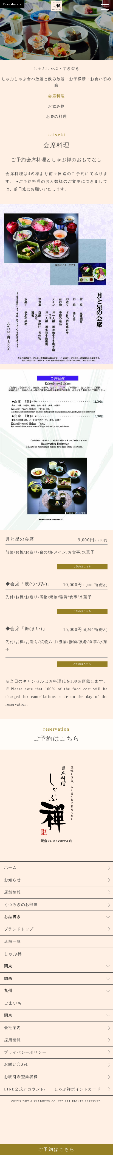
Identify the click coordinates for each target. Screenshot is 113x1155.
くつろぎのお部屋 (21, 905)
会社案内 (12, 1028)
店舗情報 (12, 892)
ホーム (10, 867)
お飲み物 (56, 106)
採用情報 (12, 1040)
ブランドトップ (19, 929)
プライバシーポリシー (25, 1052)
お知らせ (12, 880)
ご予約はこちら (82, 566)
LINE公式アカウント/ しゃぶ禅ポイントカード (52, 1089)
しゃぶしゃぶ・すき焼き (56, 68)
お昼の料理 (56, 117)
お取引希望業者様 (21, 1077)
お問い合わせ (16, 1064)
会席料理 (56, 96)
